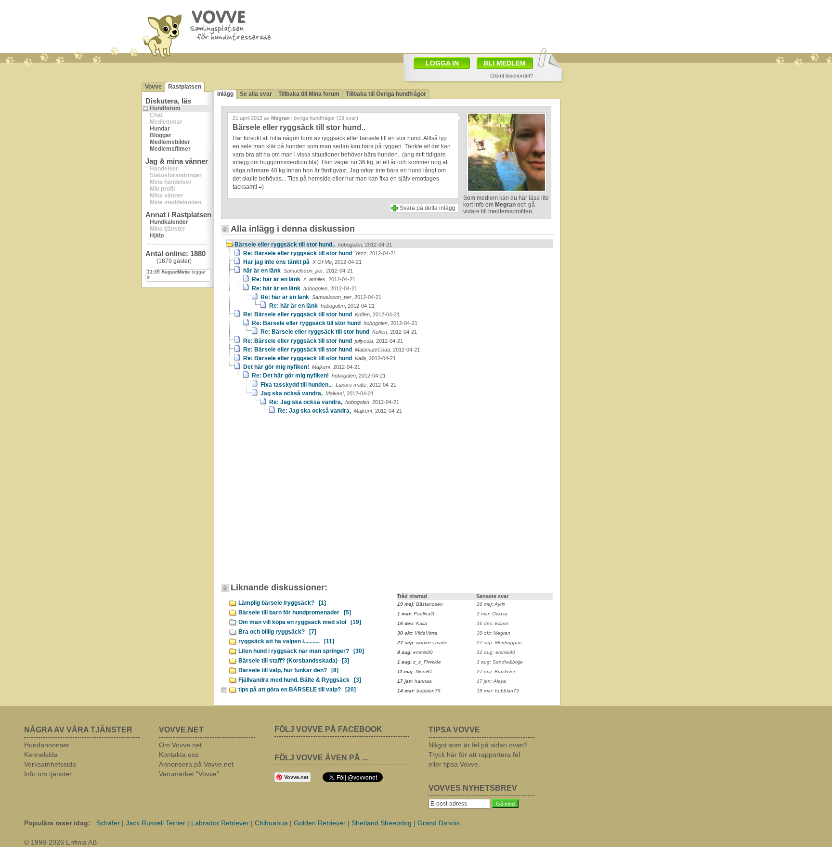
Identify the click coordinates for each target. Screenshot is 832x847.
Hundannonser (46, 745)
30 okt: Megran (493, 633)
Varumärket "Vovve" (189, 774)
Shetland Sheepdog (381, 823)
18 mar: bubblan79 (498, 690)
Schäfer (108, 823)
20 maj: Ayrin (491, 604)
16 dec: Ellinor (492, 623)
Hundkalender (169, 222)
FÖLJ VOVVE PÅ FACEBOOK (328, 729)
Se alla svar (256, 94)
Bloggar (160, 135)
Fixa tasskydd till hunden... (328, 384)
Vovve (153, 86)
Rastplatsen (184, 86)
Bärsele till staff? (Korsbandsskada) (293, 660)
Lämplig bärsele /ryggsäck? (282, 602)
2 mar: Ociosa (492, 613)
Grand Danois (438, 823)
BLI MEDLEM (504, 63)
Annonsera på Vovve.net (196, 764)
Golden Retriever (320, 823)
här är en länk (298, 270)
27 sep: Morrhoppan (499, 642)
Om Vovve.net (180, 745)
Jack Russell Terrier (155, 823)
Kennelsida (41, 754)
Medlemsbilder (170, 142)
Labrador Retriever (220, 823)
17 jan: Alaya (491, 681)
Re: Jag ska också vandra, (334, 402)
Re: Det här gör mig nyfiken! (319, 375)
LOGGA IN (442, 63)
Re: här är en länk (303, 279)
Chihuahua (271, 823)
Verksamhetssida (50, 764)
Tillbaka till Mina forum (308, 94)
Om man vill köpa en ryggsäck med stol (299, 622)
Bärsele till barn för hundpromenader (294, 612)
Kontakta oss (178, 754)
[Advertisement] (307, 503)
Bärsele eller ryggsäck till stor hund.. (313, 244)
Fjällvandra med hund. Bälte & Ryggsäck (299, 680)
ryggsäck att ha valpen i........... (286, 641)
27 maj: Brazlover (496, 671)
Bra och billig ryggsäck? (277, 631)
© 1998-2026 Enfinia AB (60, 842)
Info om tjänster (48, 774)
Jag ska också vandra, (317, 393)
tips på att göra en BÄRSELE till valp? (297, 689)
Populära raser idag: (57, 823)
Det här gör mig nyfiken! (301, 367)
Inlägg (225, 94)
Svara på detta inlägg (427, 208)
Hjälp (157, 235)
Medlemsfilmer (170, 148)
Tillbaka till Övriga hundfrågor (386, 94)
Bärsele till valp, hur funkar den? (288, 670)
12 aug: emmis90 (496, 652)
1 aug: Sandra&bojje (500, 662)
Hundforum (165, 108)
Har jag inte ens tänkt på (302, 262)
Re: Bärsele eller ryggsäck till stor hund (319, 253)
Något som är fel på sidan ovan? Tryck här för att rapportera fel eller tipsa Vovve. (478, 754)
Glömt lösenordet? (511, 75)
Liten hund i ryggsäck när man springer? (301, 651)
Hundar (160, 128)
